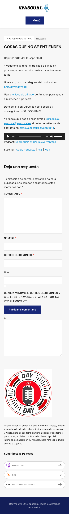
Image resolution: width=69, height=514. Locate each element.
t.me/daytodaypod (15, 86)
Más (47, 149)
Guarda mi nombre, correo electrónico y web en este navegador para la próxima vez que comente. (32, 297)
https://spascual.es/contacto (36, 127)
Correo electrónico (19, 255)
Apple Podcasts (25, 149)
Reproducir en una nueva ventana (35, 141)
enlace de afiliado (23, 94)
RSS (40, 149)
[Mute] (51, 136)
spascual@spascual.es (17, 123)
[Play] (8, 136)
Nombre (10, 238)
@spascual (52, 118)
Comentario (13, 193)
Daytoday (41, 38)
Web (6, 271)
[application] (34, 136)
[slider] (58, 136)
